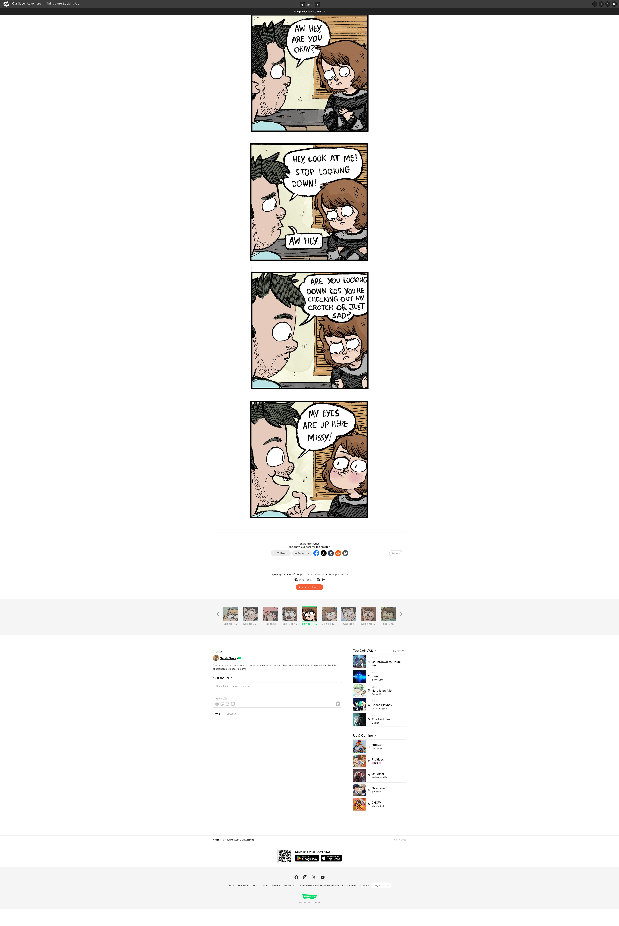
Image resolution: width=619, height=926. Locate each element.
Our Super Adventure (26, 3)
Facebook (601, 4)
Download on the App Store (331, 858)
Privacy (276, 885)
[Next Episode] (317, 4)
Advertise (289, 885)
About (231, 885)
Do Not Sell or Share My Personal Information (321, 885)
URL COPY (614, 4)
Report (396, 553)
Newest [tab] (231, 714)
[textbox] (277, 688)
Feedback (243, 885)
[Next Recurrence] (401, 614)
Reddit (338, 553)
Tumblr (331, 553)
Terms (264, 885)
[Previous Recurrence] (217, 614)
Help (255, 885)
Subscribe (594, 4)
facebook (296, 877)
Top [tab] (217, 714)
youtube (322, 877)
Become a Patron (309, 587)
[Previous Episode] (302, 4)
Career (352, 885)
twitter (313, 877)
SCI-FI (396, 650)
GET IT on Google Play (307, 858)
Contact (364, 885)
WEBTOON (6, 4)
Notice (216, 839)
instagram (305, 877)
